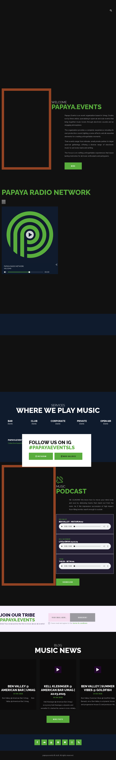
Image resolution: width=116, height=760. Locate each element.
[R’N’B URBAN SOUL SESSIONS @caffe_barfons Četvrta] (6, 450)
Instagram (41, 456)
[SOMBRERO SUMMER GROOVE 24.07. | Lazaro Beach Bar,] (94, 450)
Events (10, 424)
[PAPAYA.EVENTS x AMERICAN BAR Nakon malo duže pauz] (109, 450)
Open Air (105, 421)
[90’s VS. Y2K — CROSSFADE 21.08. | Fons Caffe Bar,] (21, 450)
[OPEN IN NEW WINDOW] (4, 202)
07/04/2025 (18, 693)
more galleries (69, 456)
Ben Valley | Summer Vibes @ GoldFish (98, 688)
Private (82, 421)
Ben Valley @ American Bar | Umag (18, 688)
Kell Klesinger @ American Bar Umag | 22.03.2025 (58, 689)
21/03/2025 (97, 693)
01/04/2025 (58, 697)
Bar (10, 421)
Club (34, 421)
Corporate (58, 421)
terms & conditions (80, 623)
